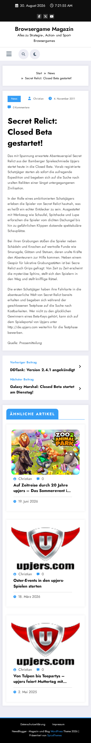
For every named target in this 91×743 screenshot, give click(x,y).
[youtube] (52, 16)
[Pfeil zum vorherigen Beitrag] (80, 367)
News (14, 99)
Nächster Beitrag (22, 379)
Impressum (58, 724)
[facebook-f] (39, 16)
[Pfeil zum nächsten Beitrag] (80, 389)
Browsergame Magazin (44, 29)
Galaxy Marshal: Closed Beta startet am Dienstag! (42, 389)
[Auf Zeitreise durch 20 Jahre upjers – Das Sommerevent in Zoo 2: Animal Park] (45, 452)
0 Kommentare (21, 107)
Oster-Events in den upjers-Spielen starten (38, 583)
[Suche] (23, 54)
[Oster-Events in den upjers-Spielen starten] (45, 547)
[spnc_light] (35, 54)
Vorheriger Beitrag (23, 362)
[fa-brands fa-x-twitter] (45, 16)
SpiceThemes (54, 735)
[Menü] (9, 54)
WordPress (57, 731)
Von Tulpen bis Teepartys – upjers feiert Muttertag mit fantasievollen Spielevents (39, 679)
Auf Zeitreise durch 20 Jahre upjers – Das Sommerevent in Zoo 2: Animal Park (41, 488)
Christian (38, 99)
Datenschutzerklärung (32, 724)
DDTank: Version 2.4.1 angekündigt (42, 370)
